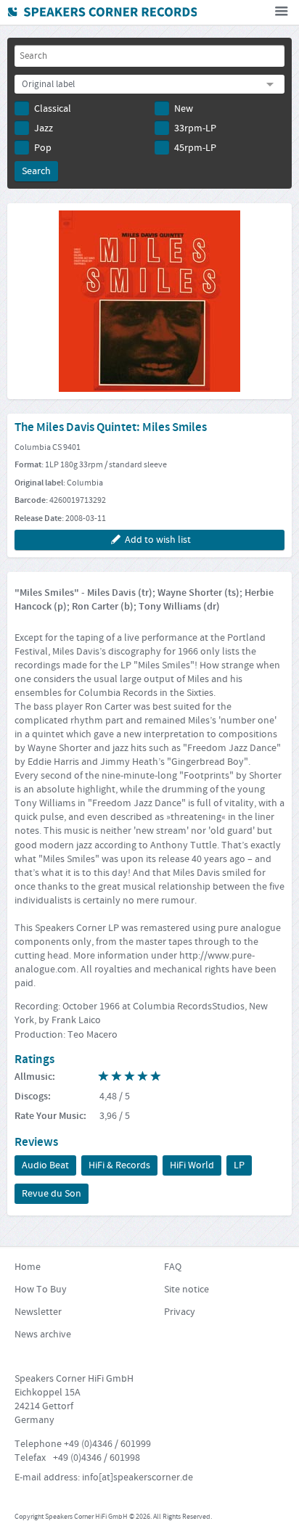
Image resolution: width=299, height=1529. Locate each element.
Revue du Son (51, 1193)
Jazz (43, 128)
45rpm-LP (195, 148)
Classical (52, 108)
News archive (43, 1334)
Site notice (186, 1289)
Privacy (179, 1312)
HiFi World (192, 1165)
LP (239, 1165)
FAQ (172, 1267)
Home (28, 1267)
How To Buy (41, 1289)
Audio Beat (45, 1165)
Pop (43, 148)
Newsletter (38, 1312)
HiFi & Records (119, 1165)
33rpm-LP (195, 128)
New (183, 108)
